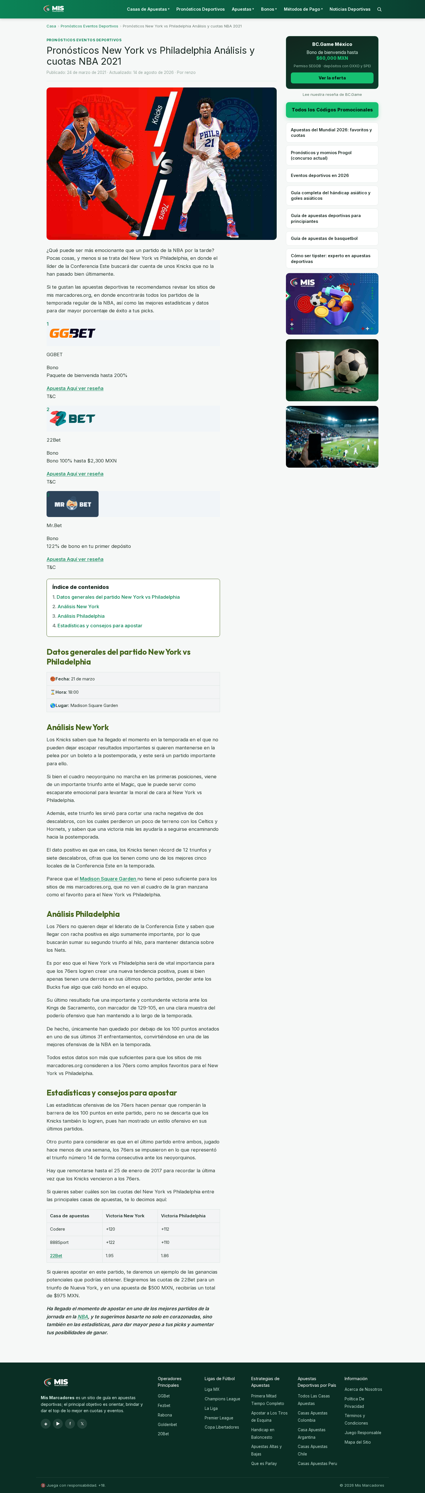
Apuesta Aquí (62, 388)
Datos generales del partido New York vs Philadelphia (118, 597)
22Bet (56, 1255)
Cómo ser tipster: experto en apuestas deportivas (330, 258)
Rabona (165, 1415)
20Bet (163, 1434)
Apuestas (243, 9)
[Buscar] (379, 9)
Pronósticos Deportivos (200, 9)
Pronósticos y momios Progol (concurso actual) (321, 155)
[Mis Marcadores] (52, 9)
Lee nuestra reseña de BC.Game (332, 94)
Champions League (222, 1399)
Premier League (219, 1418)
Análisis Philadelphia (81, 616)
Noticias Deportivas (350, 9)
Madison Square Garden (108, 879)
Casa (51, 26)
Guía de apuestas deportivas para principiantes (326, 218)
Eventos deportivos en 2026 (320, 175)
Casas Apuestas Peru (317, 1463)
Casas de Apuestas (148, 9)
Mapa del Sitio (358, 1442)
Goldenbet (167, 1424)
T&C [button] (51, 396)
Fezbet (164, 1405)
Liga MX (212, 1389)
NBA (82, 1317)
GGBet (164, 1396)
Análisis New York (78, 606)
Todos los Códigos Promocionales (332, 110)
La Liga (211, 1408)
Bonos (269, 9)
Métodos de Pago (303, 9)
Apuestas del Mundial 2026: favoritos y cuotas (331, 132)
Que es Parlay (264, 1463)
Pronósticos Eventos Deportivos (89, 26)
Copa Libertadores (222, 1427)
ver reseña (91, 388)
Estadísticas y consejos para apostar (100, 625)
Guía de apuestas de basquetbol (324, 238)
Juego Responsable (363, 1432)
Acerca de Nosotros (363, 1389)
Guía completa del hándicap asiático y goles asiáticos (330, 195)
